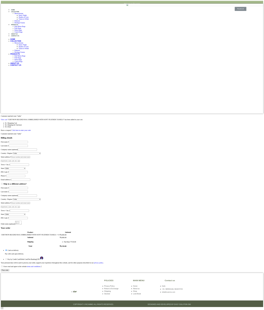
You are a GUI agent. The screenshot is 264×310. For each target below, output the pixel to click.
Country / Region (7, 153)
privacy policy (98, 263)
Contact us (15, 36)
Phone (3, 176)
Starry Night (23, 15)
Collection (15, 11)
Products (14, 24)
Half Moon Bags (19, 26)
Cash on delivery (13, 250)
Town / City (5, 164)
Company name (9, 149)
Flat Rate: (70, 242)
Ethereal (17, 21)
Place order (5, 270)
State (3, 168)
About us (14, 34)
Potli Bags (17, 28)
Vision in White (24, 19)
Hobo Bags (18, 30)
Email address (6, 179)
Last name (5, 146)
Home (13, 10)
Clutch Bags (18, 32)
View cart (4, 119)
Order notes (8, 224)
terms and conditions (33, 266)
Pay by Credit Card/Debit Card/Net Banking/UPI (24, 259)
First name (5, 142)
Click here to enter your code (21, 130)
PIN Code (5, 172)
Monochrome (18, 13)
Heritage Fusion (19, 23)
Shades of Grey (24, 17)
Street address (6, 157)
